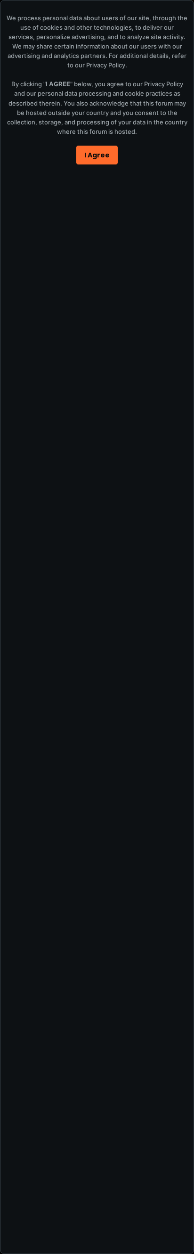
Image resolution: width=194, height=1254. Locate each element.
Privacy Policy (105, 65)
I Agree (97, 155)
